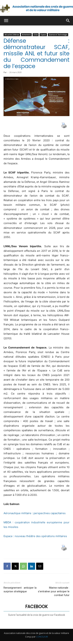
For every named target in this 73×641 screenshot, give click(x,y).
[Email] (39, 566)
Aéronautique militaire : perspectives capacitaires (35, 513)
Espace (43, 34)
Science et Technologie (58, 34)
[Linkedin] (31, 566)
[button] (6, 20)
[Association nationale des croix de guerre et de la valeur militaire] (36, 8)
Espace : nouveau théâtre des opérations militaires (35, 536)
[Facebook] (7, 566)
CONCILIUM (42, 636)
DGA (36, 34)
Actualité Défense (12, 34)
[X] (15, 566)
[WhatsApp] (23, 566)
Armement (26, 34)
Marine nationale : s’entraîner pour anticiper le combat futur (53, 591)
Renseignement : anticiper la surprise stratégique (20, 589)
